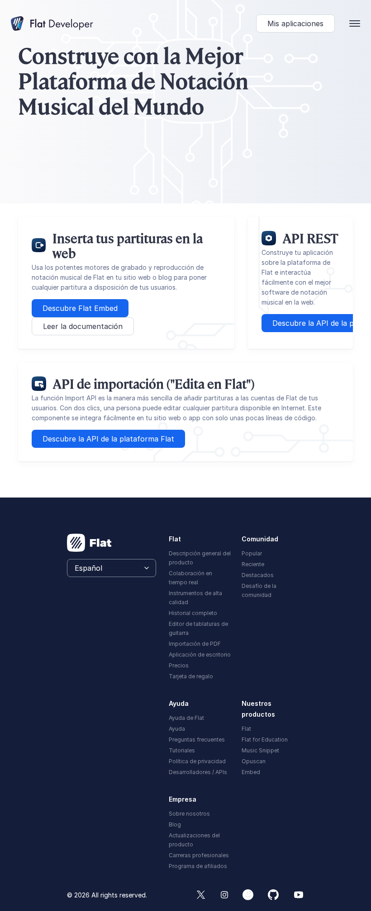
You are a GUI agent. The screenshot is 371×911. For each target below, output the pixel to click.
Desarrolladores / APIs (198, 772)
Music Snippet (260, 750)
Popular (252, 553)
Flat (246, 728)
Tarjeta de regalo (191, 676)
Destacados (258, 575)
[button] (295, 23)
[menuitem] (200, 557)
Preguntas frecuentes (197, 739)
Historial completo (193, 613)
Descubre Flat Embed (80, 308)
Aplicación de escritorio (200, 654)
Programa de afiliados (198, 866)
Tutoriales (182, 750)
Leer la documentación (83, 326)
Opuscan (254, 761)
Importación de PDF (195, 643)
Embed (251, 772)
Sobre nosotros (189, 813)
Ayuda (177, 728)
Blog (175, 824)
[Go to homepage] (89, 543)
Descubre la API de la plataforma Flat (108, 438)
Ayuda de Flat (186, 717)
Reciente (253, 564)
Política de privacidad (197, 761)
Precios (179, 665)
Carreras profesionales (199, 855)
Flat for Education (265, 739)
